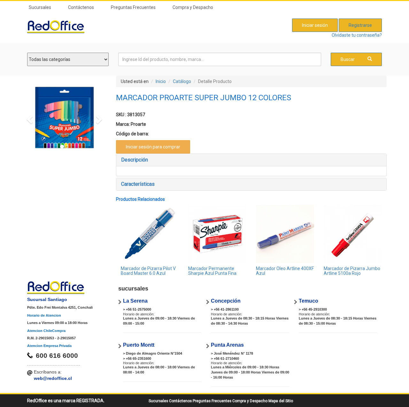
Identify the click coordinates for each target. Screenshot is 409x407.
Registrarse (360, 25)
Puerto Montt (138, 345)
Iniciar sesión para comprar (153, 146)
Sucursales (40, 7)
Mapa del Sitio (280, 401)
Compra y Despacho (193, 7)
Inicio (161, 81)
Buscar (348, 59)
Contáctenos (81, 7)
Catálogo (182, 81)
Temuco (308, 301)
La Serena (135, 301)
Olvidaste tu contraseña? (357, 35)
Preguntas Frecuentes (133, 7)
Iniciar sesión (315, 25)
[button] (28, 118)
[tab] (251, 160)
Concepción (226, 301)
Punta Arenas (227, 345)
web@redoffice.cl (53, 378)
